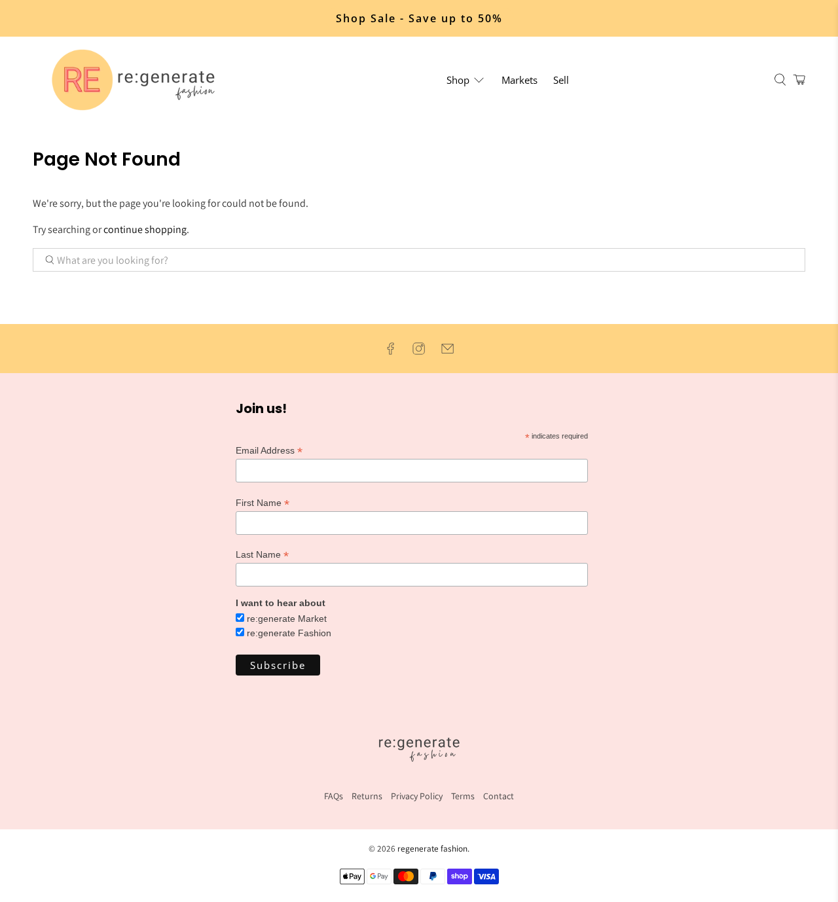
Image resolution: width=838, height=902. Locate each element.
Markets (519, 79)
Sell (561, 79)
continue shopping (145, 229)
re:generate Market (287, 618)
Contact (498, 796)
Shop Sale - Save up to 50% (419, 18)
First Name (262, 503)
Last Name (262, 555)
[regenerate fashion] (139, 80)
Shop (457, 79)
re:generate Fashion (289, 633)
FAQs (333, 796)
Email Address (269, 450)
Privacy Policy (417, 796)
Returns (367, 796)
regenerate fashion (432, 848)
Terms (463, 796)
